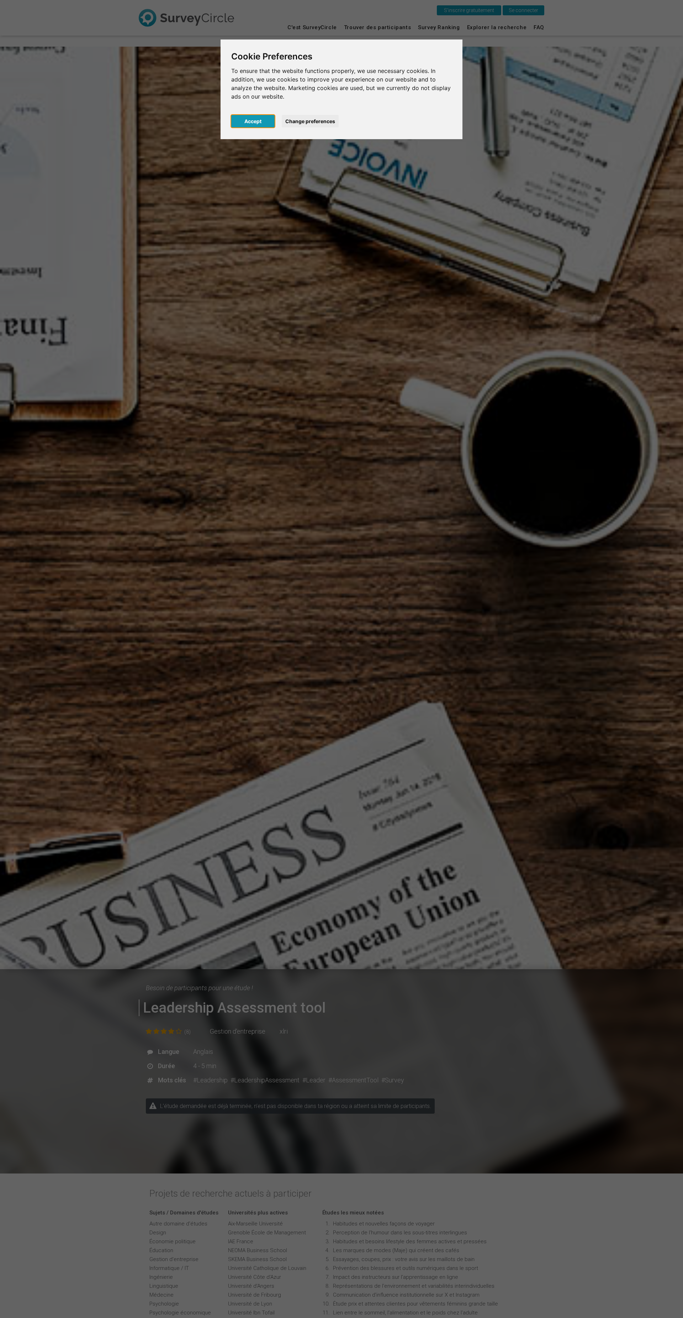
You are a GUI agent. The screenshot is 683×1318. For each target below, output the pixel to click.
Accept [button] (253, 121)
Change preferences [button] (310, 121)
